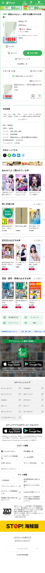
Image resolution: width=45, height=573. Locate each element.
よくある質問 (28, 457)
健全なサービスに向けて (32, 486)
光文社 (11, 128)
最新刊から (38, 81)
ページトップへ (22, 549)
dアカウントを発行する (22, 537)
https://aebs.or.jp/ (20, 517)
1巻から (31, 81)
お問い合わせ (6, 463)
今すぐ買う (34, 53)
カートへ (14, 53)
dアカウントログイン (9, 469)
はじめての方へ (10, 451)
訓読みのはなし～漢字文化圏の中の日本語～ (27, 86)
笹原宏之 (21, 21)
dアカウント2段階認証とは (9, 492)
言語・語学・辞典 (15, 131)
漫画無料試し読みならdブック (10, 331)
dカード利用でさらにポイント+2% (27, 35)
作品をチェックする (24, 59)
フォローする (25, 21)
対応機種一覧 (28, 451)
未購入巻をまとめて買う (24, 76)
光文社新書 (13, 134)
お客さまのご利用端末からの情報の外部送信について (32, 499)
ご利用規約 (5, 480)
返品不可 (20, 37)
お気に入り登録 (37, 71)
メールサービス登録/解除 (9, 457)
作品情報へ (21, 64)
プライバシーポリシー (9, 486)
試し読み (11, 46)
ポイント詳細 (24, 31)
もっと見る (37, 204)
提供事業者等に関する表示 (32, 480)
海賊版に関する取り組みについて (9, 499)
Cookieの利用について (32, 492)
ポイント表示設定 (30, 463)
